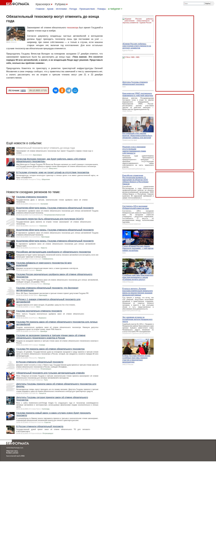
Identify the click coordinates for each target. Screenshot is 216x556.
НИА (23, 90)
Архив (50, 9)
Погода (73, 9)
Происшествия (87, 9)
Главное (40, 9)
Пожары (101, 9)
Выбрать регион (12, 453)
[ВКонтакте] (56, 90)
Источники (61, 9)
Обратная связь (12, 451)
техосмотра (72, 27)
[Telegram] (69, 90)
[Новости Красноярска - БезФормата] (15, 3)
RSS (22, 456)
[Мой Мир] (75, 90)
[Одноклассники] (62, 90)
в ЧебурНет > (115, 9)
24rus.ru (13, 42)
